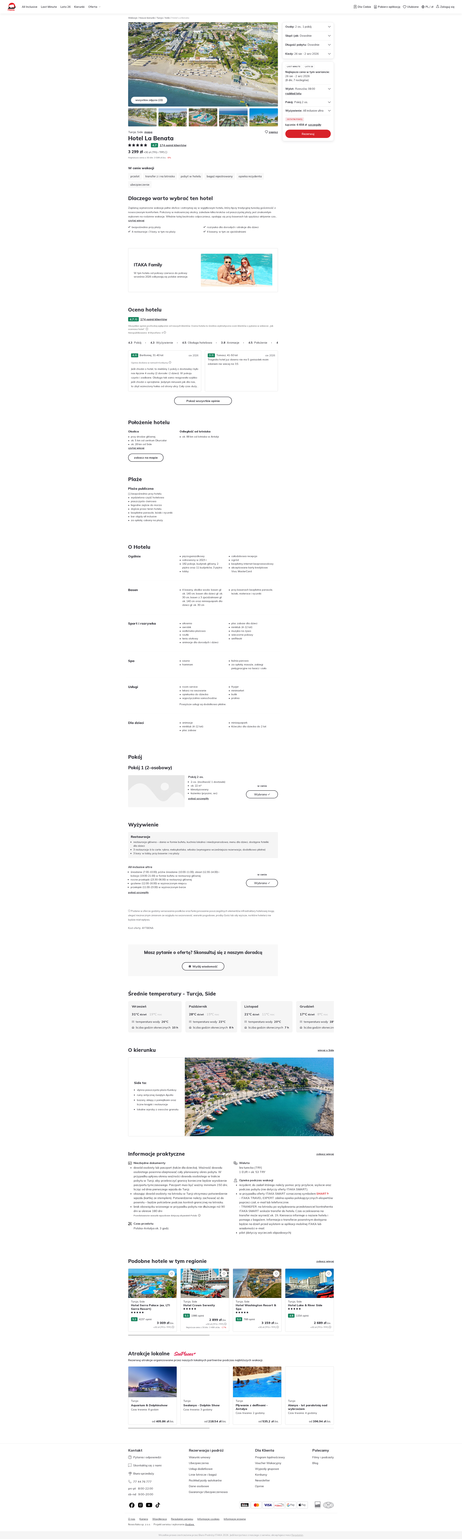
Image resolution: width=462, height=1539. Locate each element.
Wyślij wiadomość (204, 966)
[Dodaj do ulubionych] (171, 1273)
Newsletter (262, 1480)
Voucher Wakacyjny (268, 1463)
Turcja (160, 17)
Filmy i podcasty (323, 1457)
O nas (131, 1519)
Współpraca (159, 1519)
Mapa (148, 132)
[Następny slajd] (278, 342)
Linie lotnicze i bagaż (203, 1474)
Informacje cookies (208, 1519)
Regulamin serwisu (182, 1519)
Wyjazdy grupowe (267, 1469)
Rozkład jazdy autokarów (205, 1480)
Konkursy (261, 1474)
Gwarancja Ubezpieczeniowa (208, 1492)
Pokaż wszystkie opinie (203, 401)
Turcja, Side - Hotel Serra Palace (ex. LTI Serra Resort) (152, 1272)
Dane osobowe (199, 1486)
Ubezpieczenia (199, 1463)
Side (167, 17)
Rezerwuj (308, 134)
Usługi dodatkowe (201, 1469)
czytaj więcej (136, 220)
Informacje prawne (235, 1519)
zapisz (273, 132)
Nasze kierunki (147, 17)
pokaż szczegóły (198, 798)
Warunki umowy (199, 1457)
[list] (147, 329)
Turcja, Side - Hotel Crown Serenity (201, 1270)
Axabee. (190, 1524)
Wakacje (132, 17)
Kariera (144, 1519)
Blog (315, 1463)
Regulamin (297, 1535)
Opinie (259, 1486)
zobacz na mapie (146, 457)
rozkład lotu (293, 93)
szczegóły (314, 124)
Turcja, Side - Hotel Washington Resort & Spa (256, 1272)
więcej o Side (326, 1050)
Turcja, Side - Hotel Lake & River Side (307, 1270)
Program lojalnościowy (270, 1457)
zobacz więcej (325, 1154)
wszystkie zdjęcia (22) (149, 100)
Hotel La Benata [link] (180, 17)
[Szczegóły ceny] (166, 152)
